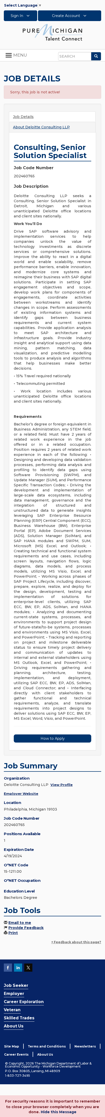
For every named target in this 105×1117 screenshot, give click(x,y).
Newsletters (85, 1046)
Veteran (12, 1009)
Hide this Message (58, 1112)
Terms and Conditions (47, 1046)
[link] (52, 32)
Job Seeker (16, 985)
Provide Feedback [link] (26, 927)
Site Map (11, 1046)
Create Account (66, 15)
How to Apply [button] (53, 738)
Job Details (23, 116)
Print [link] (13, 933)
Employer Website (21, 794)
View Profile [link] (61, 785)
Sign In (17, 15)
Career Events (16, 1054)
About (41, 127)
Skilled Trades (19, 1018)
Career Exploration (24, 1001)
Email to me (19, 922)
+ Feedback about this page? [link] (76, 942)
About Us (13, 1026)
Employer (14, 993)
